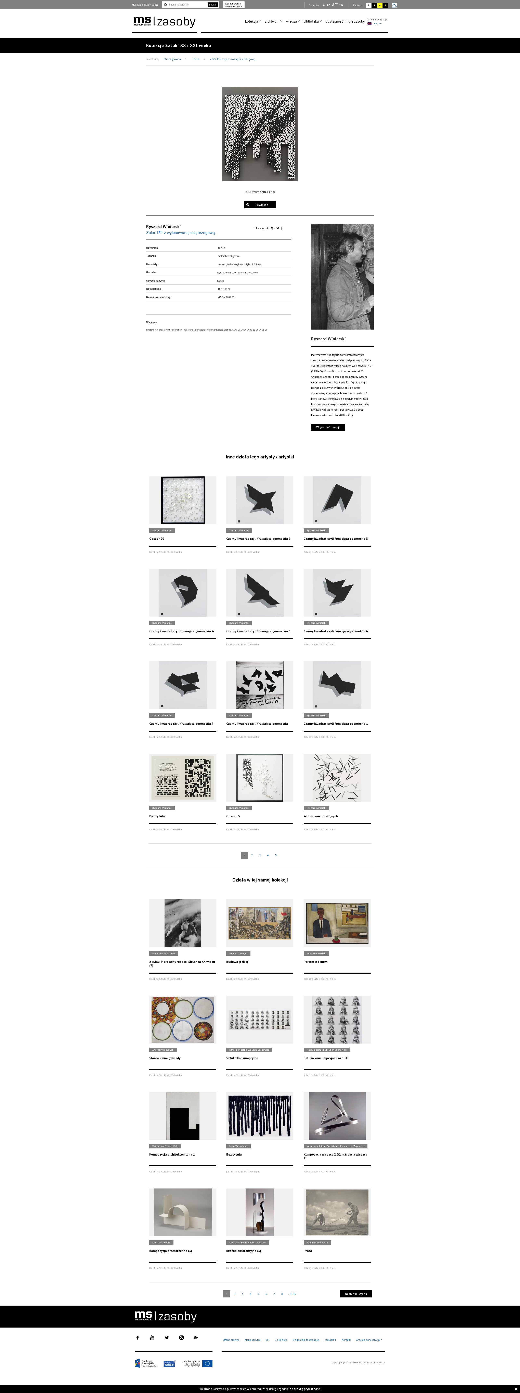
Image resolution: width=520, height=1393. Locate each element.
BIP (267, 1340)
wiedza (291, 21)
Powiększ (262, 205)
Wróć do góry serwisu (369, 1340)
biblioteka (311, 21)
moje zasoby (355, 21)
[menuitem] (253, 21)
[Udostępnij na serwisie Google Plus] (273, 228)
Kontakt (346, 1340)
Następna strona (356, 1294)
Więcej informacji (328, 427)
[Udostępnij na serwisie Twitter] (278, 228)
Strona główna (172, 59)
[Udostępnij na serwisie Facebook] (282, 228)
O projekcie (281, 1340)
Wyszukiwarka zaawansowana (234, 5)
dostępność (334, 21)
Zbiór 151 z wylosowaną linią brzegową (232, 59)
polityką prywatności (306, 1389)
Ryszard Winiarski (163, 226)
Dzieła (196, 59)
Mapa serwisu (252, 1340)
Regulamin (331, 1340)
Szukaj (212, 4)
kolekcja (251, 21)
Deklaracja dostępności (306, 1340)
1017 (293, 1294)
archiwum (272, 21)
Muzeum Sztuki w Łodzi (145, 4)
